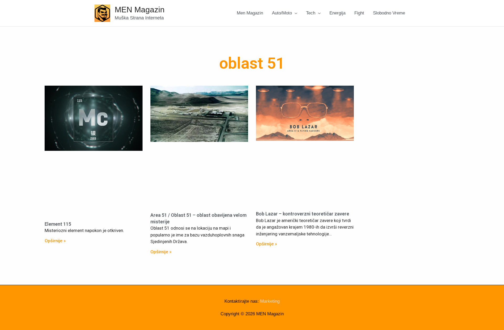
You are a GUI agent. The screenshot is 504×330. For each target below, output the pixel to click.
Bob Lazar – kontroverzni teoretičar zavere (302, 213)
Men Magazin (250, 13)
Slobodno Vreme (389, 13)
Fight (359, 13)
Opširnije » (55, 240)
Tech (310, 13)
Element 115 (58, 224)
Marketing (270, 301)
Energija (337, 13)
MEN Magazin (140, 9)
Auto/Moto (282, 13)
